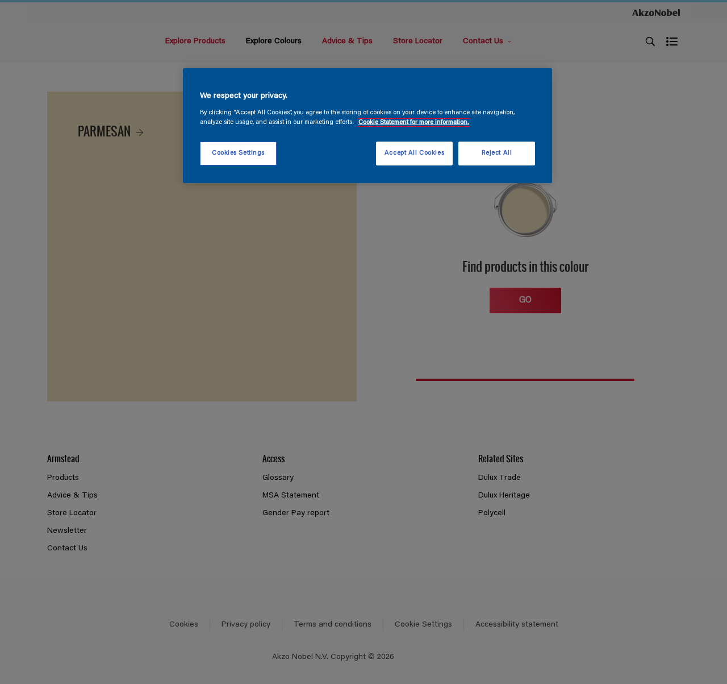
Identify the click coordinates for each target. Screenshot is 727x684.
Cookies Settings (238, 153)
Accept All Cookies (414, 153)
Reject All (497, 153)
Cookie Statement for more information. (413, 122)
